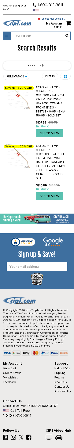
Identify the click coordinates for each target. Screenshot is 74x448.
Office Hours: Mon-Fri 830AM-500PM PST (30, 406)
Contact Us (61, 387)
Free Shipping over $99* (14, 7)
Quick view (49, 133)
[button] (65, 76)
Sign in (58, 26)
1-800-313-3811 (50, 5)
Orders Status (12, 373)
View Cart (9, 368)
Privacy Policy (54, 339)
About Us (60, 382)
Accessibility (62, 391)
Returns (59, 377)
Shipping (59, 373)
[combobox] (40, 36)
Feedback (9, 382)
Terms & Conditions (15, 342)
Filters (50, 76)
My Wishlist (10, 377)
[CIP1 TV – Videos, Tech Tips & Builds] (49, 437)
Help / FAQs (62, 368)
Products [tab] (36, 65)
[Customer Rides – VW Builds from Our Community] (58, 437)
